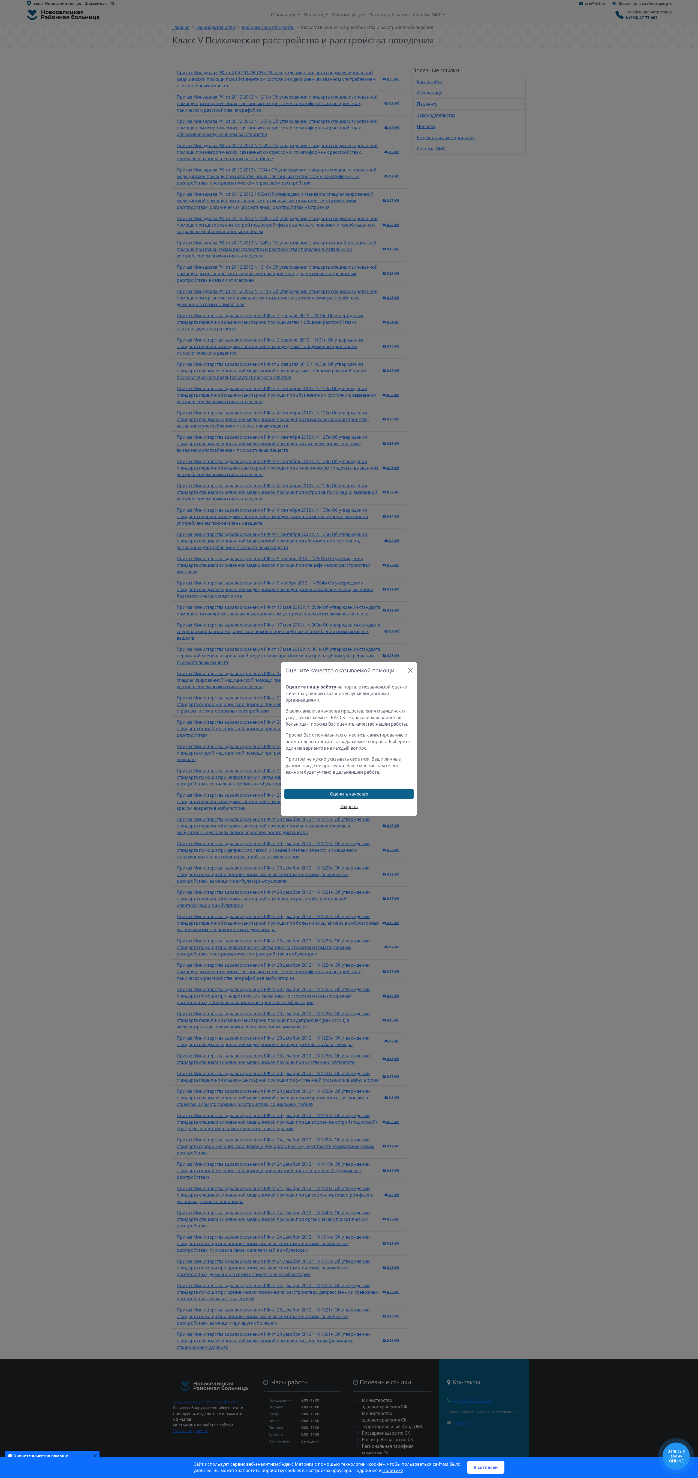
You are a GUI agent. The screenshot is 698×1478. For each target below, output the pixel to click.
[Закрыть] (410, 670)
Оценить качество (349, 794)
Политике (392, 1470)
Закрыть (349, 806)
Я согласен (486, 1467)
